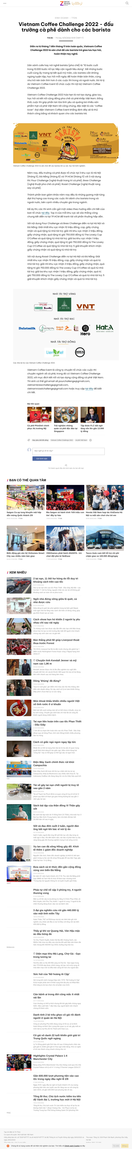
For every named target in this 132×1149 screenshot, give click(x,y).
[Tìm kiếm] (127, 3)
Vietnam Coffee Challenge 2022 (62, 440)
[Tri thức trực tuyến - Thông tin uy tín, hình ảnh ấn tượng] (71, 3)
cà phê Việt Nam (81, 440)
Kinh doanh (62, 17)
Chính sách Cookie (72, 1146)
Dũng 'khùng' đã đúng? (47, 681)
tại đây (46, 213)
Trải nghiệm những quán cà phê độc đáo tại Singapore (65, 428)
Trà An (50, 38)
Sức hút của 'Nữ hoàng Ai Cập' (51, 974)
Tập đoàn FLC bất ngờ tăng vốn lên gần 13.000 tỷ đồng (92, 428)
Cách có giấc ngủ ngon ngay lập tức (54, 742)
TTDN (74, 17)
